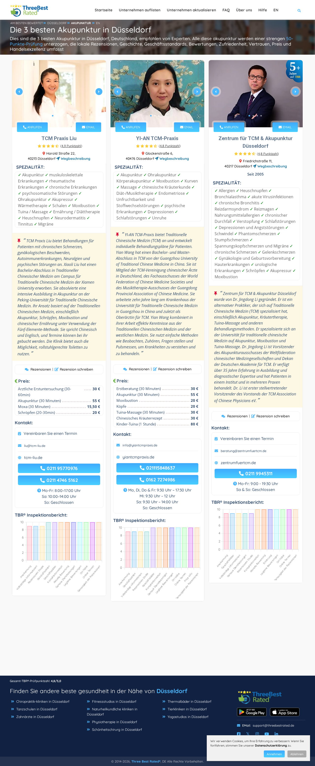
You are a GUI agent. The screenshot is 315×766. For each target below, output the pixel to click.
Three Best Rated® (145, 761)
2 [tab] (56, 115)
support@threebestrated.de (273, 725)
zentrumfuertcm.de (238, 462)
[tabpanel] (59, 93)
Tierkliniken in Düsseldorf (187, 709)
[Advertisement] (157, 640)
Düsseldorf (172, 691)
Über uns (244, 10)
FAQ (226, 10)
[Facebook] (238, 734)
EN (98, 23)
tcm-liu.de (33, 457)
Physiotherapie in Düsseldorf (114, 722)
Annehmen (274, 754)
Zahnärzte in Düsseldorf (35, 717)
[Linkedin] (276, 734)
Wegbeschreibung (75, 158)
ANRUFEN (34, 127)
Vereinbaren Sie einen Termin (50, 433)
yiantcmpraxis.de (138, 457)
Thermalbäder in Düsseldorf (189, 701)
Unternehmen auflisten (139, 10)
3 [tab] (60, 115)
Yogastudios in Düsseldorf (188, 717)
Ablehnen (296, 754)
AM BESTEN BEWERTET (26, 23)
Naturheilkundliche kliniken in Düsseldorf (112, 712)
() (71, 146)
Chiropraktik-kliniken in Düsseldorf (42, 701)
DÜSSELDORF (57, 23)
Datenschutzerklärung (271, 745)
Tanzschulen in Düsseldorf (36, 709)
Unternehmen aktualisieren (191, 10)
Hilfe (262, 10)
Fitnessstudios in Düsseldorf (114, 701)
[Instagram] (257, 734)
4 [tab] (64, 115)
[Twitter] (248, 734)
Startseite (103, 10)
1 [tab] (52, 115)
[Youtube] (267, 734)
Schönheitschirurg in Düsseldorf (117, 729)
